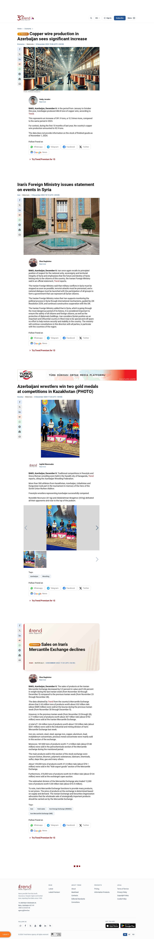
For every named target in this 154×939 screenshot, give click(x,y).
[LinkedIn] (45, 926)
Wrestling (45, 576)
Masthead (75, 892)
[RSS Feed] (50, 926)
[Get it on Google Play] (128, 925)
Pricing (96, 889)
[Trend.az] (25, 18)
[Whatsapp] (20, 926)
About (73, 889)
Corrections (75, 902)
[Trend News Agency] (24, 887)
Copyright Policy (123, 895)
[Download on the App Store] (112, 925)
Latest (51, 889)
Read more (42, 102)
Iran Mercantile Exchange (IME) (41, 813)
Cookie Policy (121, 899)
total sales (41, 809)
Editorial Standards (78, 899)
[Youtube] (35, 926)
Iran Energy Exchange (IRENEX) (60, 809)
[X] (30, 926)
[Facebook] (25, 926)
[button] (19, 49)
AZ (129, 934)
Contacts (74, 895)
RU (133, 934)
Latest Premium (54, 892)
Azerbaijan (34, 576)
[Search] (91, 18)
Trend (31, 114)
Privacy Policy (122, 892)
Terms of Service (123, 889)
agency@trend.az (23, 910)
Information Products (101, 892)
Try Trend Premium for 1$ (43, 159)
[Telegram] (40, 926)
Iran (31, 809)
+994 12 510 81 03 (24, 908)
